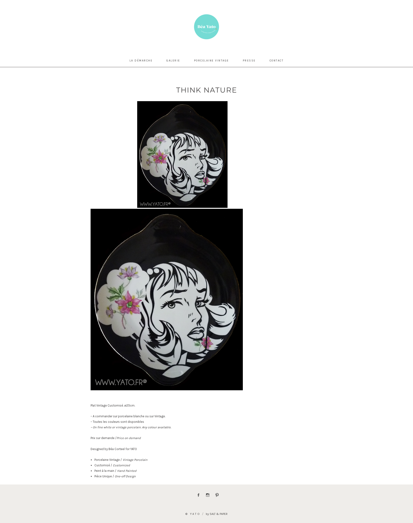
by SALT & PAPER (217, 514)
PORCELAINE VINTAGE (211, 60)
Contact (277, 60)
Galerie (173, 60)
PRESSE (249, 60)
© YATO (193, 514)
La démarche (141, 60)
